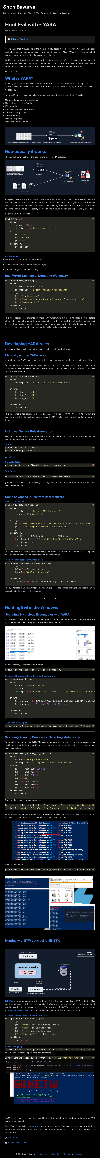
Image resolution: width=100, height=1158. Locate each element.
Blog (30, 13)
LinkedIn (54, 13)
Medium (66, 1154)
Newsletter (80, 1154)
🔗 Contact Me (12, 1137)
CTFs (36, 13)
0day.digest (65, 13)
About (13, 13)
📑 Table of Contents (18, 39)
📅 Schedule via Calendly (17, 1142)
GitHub (43, 1154)
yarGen (11, 457)
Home (6, 13)
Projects (22, 13)
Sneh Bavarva (19, 7)
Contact (44, 13)
